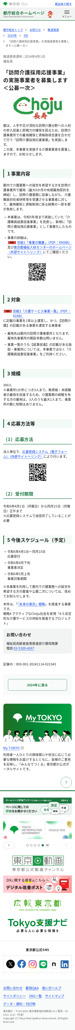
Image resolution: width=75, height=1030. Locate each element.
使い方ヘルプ (51, 987)
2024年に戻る (37, 684)
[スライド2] (31, 845)
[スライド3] (35, 845)
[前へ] (8, 845)
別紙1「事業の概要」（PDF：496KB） (44, 242)
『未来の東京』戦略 (31, 604)
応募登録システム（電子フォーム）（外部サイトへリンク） (35, 454)
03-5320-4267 (24, 648)
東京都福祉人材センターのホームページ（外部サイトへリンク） (39, 249)
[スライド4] (39, 845)
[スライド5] (43, 845)
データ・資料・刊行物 (19, 1003)
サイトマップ (54, 995)
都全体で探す (63, 4)
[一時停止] (47, 845)
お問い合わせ (12, 987)
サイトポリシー (14, 995)
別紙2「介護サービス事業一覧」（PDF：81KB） (42, 313)
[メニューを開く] (67, 14)
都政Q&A (32, 987)
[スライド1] (27, 845)
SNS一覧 (35, 995)
